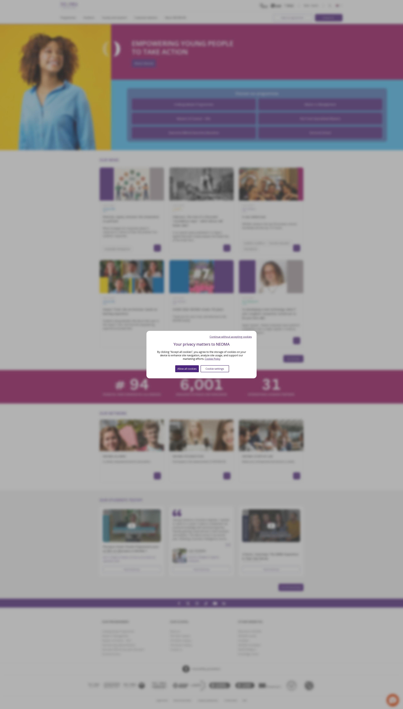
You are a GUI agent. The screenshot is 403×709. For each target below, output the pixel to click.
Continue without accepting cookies (231, 337)
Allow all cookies (187, 368)
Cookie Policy (212, 359)
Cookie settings (215, 368)
